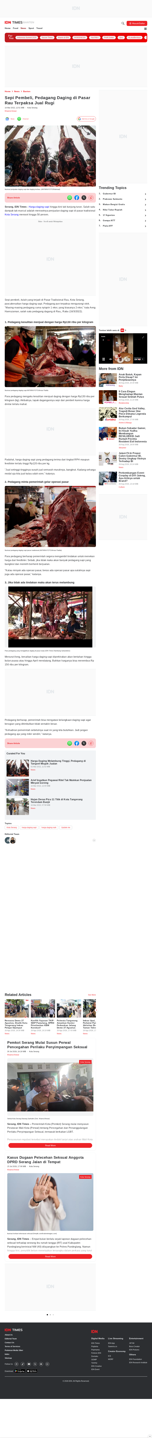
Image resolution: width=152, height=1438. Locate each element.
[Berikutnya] (96, 1028)
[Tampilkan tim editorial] (94, 856)
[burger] (145, 29)
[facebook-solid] (76, 199)
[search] (123, 24)
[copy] (91, 199)
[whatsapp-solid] (69, 199)
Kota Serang (36, 216)
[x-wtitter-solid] (83, 199)
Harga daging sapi (42, 208)
